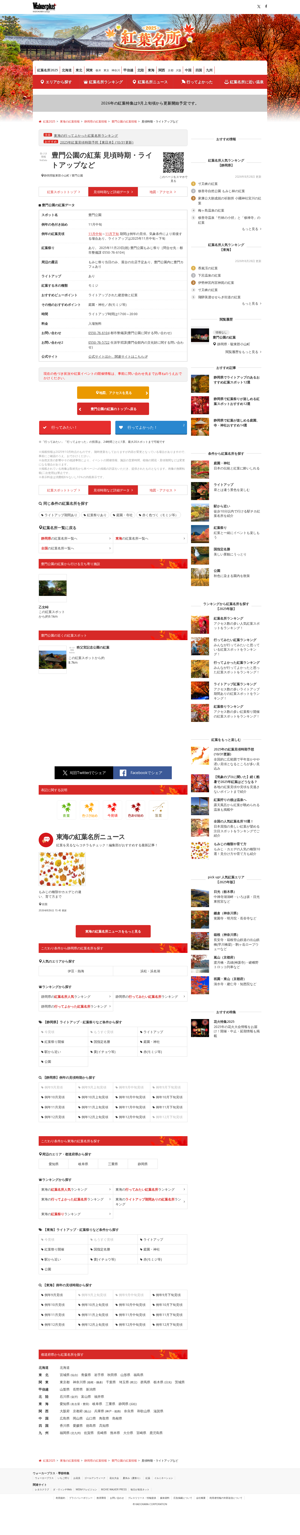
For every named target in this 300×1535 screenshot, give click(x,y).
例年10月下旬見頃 (169, 1097)
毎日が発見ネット (140, 1489)
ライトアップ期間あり (61, 515)
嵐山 (87, 1411)
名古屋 (75, 1404)
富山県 (86, 1396)
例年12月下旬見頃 (169, 1324)
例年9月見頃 (54, 1295)
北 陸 (44, 1396)
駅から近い (53, 1051)
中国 (188, 70)
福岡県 (65, 1433)
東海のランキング (64, 1189)
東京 (106, 70)
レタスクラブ (42, 1489)
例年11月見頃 (55, 1107)
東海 (151, 70)
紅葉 (148, 1478)
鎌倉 (99, 1382)
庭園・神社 (151, 1041)
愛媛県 (78, 1425)
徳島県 (91, 1425)
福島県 (138, 1375)
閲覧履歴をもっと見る (242, 351)
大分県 (128, 1433)
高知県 (104, 1425)
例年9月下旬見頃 (168, 1295)
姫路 (117, 1411)
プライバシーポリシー (81, 1497)
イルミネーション (163, 1478)
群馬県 (145, 1382)
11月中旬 (95, 233)
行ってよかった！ (156, 426)
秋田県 (112, 1375)
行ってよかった (200, 81)
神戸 (109, 1411)
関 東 (44, 1382)
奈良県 (129, 1411)
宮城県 (65, 1375)
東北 (79, 70)
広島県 (65, 1418)
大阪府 (65, 1411)
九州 (209, 70)
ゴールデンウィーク (94, 1478)
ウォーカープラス (44, 1478)
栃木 (98, 70)
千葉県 (111, 1382)
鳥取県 (104, 1418)
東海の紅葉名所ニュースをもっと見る (113, 931)
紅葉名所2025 (47, 70)
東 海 (44, 1404)
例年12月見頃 (55, 1117)
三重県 (113, 1164)
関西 (161, 70)
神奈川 (116, 70)
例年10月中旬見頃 (132, 1097)
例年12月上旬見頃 (95, 1117)
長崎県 (102, 1433)
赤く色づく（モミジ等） (160, 515)
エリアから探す (59, 81)
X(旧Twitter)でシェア (88, 772)
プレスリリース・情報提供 (142, 1497)
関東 (89, 70)
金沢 (74, 1397)
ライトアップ (153, 1032)
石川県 (65, 1396)
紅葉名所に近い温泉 (247, 81)
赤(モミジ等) (152, 1051)
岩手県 (99, 1375)
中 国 (44, 1418)
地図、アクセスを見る (115, 392)
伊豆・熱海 (76, 971)
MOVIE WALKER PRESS (114, 1489)
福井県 (99, 1396)
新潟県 (91, 1389)
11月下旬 (112, 233)
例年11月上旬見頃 (95, 1107)
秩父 (133, 1382)
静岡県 (48, 175)
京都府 (78, 1411)
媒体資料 (164, 1497)
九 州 (44, 1433)
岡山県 (78, 1418)
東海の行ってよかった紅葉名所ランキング (86, 135)
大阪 (178, 70)
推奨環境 (101, 1497)
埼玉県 (124, 1382)
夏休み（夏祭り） (132, 1478)
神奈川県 (79, 1382)
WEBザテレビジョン (86, 1489)
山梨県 (65, 1389)
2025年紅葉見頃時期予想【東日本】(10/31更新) (96, 142)
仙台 (74, 1375)
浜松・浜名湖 (150, 971)
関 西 (44, 1411)
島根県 (117, 1418)
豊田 (85, 1404)
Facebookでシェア (146, 772)
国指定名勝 (102, 1041)
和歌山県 (143, 1411)
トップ (62, 192)
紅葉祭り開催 (54, 1041)
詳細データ (112, 192)
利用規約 (60, 1497)
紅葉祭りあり (97, 515)
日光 (168, 1382)
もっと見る (250, 229)
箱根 (91, 1382)
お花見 (76, 1478)
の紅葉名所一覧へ (59, 538)
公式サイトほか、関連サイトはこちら (116, 356)
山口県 (91, 1418)
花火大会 (114, 1478)
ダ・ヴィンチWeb (62, 1489)
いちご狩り (63, 1478)
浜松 (133, 1404)
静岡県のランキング (65, 996)
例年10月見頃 (55, 1097)
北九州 (75, 1433)
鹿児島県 (156, 1433)
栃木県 (158, 1382)
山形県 (125, 1375)
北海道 (67, 70)
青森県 (86, 1375)
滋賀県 (158, 1411)
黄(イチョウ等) (105, 1051)
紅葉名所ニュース (153, 81)
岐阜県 (83, 1164)
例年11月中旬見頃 (132, 1107)
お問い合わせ (117, 1497)
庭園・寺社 (124, 515)
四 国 (44, 1425)
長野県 (78, 1389)
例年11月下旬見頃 (169, 1107)
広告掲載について (182, 1497)
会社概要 (201, 1497)
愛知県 (54, 1164)
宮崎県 (141, 1433)
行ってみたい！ (64, 427)
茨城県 (180, 1382)
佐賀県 (89, 1433)
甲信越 (128, 70)
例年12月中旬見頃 (132, 1117)
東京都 (65, 1382)
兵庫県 (99, 1411)
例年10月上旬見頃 (95, 1097)
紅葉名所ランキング (106, 81)
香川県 (65, 1425)
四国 (198, 70)
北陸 (140, 70)
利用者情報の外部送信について (226, 1497)
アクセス (161, 192)
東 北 (44, 1375)
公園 (48, 1061)
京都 (170, 70)
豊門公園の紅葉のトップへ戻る (114, 409)
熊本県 (115, 1433)
